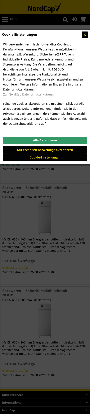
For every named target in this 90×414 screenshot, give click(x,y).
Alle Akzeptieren (45, 140)
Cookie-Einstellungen (45, 157)
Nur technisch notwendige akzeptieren (45, 150)
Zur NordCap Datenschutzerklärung (28, 94)
